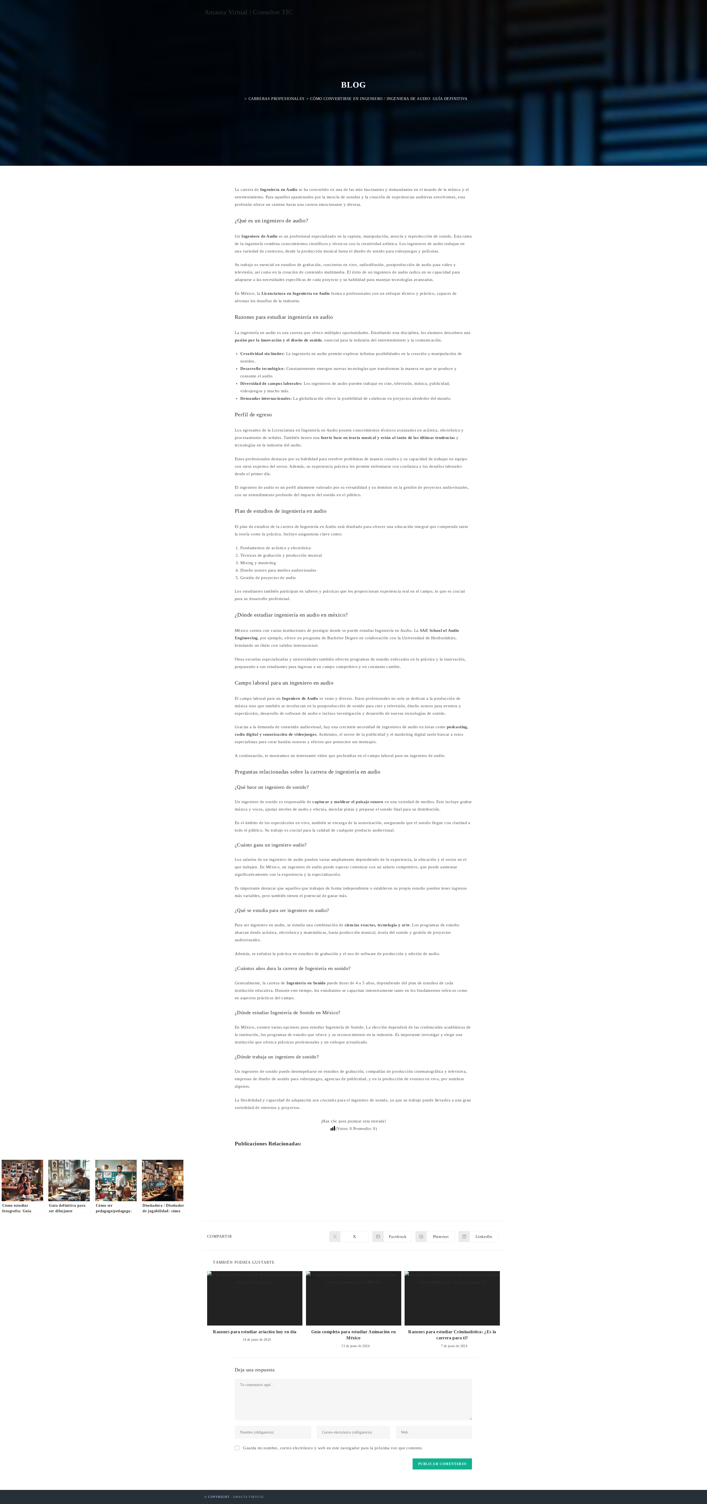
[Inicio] (241, 99)
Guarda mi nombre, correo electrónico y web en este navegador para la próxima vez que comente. (333, 1448)
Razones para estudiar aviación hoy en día (254, 1331)
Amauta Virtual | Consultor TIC (248, 12)
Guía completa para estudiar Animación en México (353, 1334)
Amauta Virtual (248, 1496)
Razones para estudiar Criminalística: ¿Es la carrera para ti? (452, 1334)
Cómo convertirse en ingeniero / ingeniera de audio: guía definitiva (388, 99)
